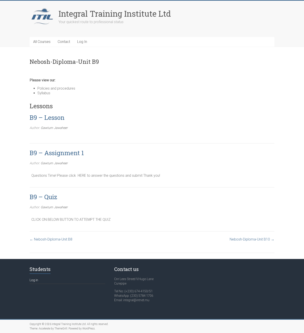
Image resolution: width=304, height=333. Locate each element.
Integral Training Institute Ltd (115, 13)
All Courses (42, 42)
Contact (64, 42)
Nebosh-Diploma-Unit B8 (52, 239)
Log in (34, 280)
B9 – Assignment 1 (57, 153)
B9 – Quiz (43, 197)
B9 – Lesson (47, 117)
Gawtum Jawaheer (54, 128)
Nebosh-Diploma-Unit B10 (250, 239)
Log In (82, 42)
